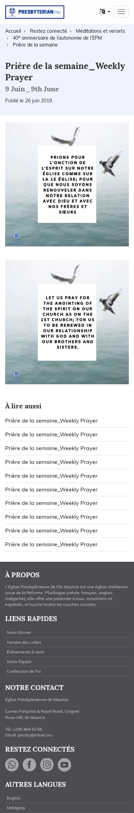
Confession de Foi (24, 671)
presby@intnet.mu (35, 735)
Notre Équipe (19, 661)
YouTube (64, 765)
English (14, 798)
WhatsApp (12, 765)
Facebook (29, 765)
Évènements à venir (25, 651)
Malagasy (16, 807)
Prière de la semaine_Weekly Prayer (51, 420)
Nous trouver (19, 632)
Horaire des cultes (24, 642)
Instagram (47, 765)
